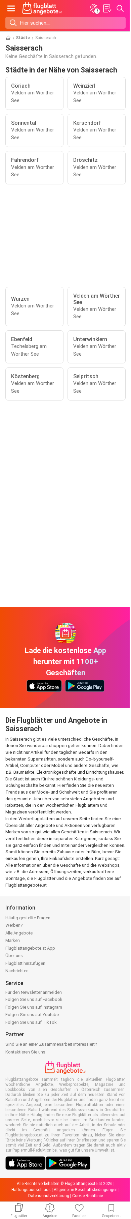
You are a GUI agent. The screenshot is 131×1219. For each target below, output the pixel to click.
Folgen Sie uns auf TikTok (31, 1022)
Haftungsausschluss (31, 1189)
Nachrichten (17, 970)
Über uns (14, 955)
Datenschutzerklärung (48, 1195)
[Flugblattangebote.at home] (42, 8)
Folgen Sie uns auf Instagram (33, 1007)
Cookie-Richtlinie (87, 1195)
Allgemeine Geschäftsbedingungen (86, 1189)
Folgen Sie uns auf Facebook (33, 999)
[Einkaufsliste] (106, 8)
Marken (12, 940)
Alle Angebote (19, 932)
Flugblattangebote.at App (30, 948)
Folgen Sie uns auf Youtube (32, 1014)
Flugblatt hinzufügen (25, 963)
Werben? (14, 925)
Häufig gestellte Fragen (27, 917)
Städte (23, 37)
